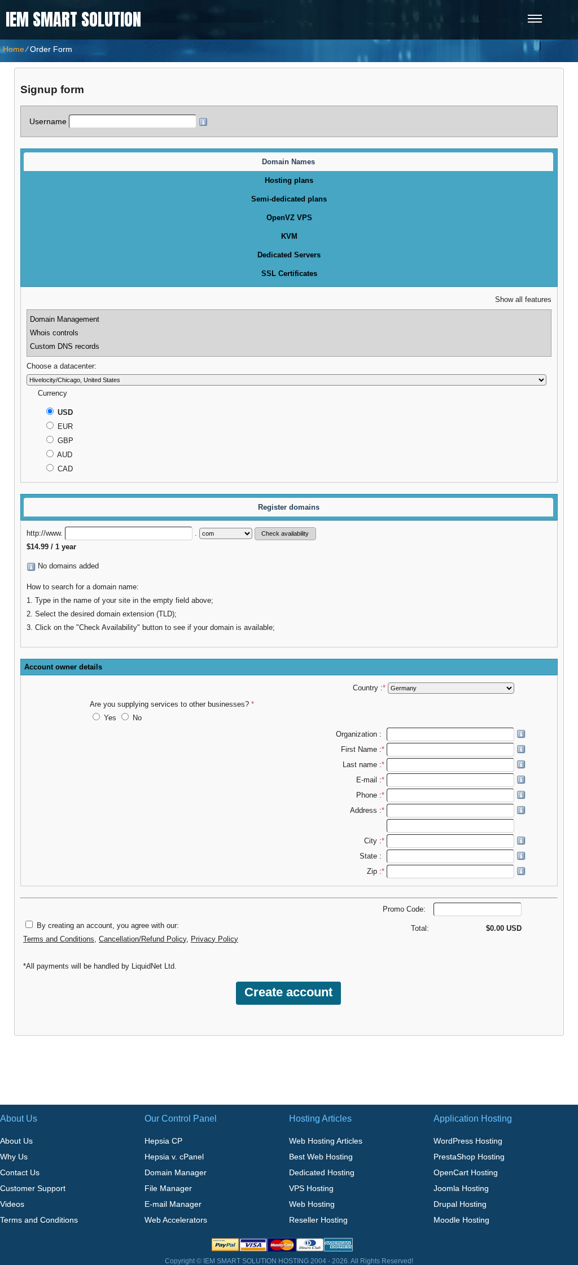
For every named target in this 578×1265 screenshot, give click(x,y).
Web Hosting (312, 1204)
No (136, 718)
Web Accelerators (175, 1219)
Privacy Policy (214, 939)
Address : (367, 811)
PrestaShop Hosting (469, 1156)
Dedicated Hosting (321, 1172)
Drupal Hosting (460, 1204)
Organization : (360, 734)
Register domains (288, 507)
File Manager (168, 1188)
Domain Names (288, 161)
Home (13, 49)
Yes (110, 718)
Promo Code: (405, 909)
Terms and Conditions (58, 939)
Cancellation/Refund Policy (142, 939)
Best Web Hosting (321, 1156)
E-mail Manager (173, 1204)
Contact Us (20, 1172)
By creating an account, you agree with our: (108, 926)
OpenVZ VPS (289, 217)
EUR (64, 427)
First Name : (362, 750)
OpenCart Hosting (466, 1172)
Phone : (370, 795)
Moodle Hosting (461, 1219)
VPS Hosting (311, 1188)
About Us (16, 1140)
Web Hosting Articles (325, 1140)
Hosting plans (289, 180)
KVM (289, 236)
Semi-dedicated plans (289, 199)
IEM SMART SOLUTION (73, 19)
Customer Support (32, 1188)
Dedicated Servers (289, 255)
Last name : (363, 765)
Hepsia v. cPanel (174, 1156)
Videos (12, 1204)
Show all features (523, 300)
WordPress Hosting (468, 1140)
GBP (64, 441)
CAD (64, 469)
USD (64, 413)
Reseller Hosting (318, 1219)
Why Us (14, 1156)
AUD (63, 455)
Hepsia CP (163, 1140)
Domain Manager (175, 1172)
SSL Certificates (289, 273)
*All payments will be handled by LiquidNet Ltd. (100, 966)
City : (374, 841)
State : (372, 856)
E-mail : (370, 780)
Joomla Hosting (461, 1188)
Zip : (375, 872)
